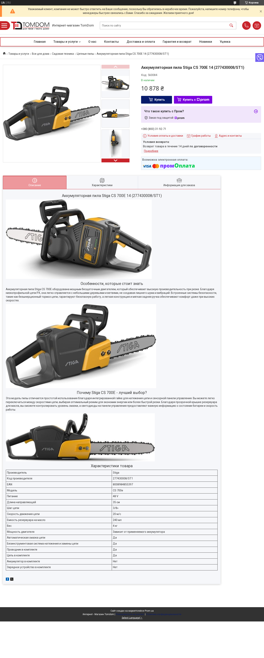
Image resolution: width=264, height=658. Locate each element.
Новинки (205, 41)
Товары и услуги (65, 41)
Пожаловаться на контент (130, 614)
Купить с (189, 99)
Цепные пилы (85, 53)
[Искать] (231, 25)
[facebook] (7, 579)
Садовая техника (63, 53)
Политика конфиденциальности (163, 614)
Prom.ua (149, 610)
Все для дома (40, 53)
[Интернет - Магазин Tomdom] (30, 26)
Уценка (225, 41)
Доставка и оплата (141, 41)
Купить (159, 99)
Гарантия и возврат (177, 41)
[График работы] (257, 25)
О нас (92, 41)
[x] (11, 579)
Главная (40, 41)
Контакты (111, 41)
